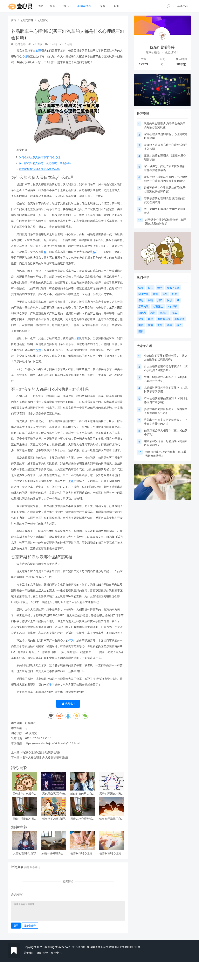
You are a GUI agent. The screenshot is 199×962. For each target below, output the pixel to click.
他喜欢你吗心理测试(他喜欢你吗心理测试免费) (82, 853)
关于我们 (29, 952)
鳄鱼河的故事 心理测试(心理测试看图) (53, 818)
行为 (38, 350)
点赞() (69, 704)
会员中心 (56, 952)
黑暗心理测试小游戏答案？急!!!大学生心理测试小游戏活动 (24, 818)
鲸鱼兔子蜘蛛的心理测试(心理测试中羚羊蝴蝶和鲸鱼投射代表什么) (111, 818)
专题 (103, 6)
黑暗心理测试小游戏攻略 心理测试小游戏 (111, 793)
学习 (52, 684)
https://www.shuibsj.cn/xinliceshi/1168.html (52, 743)
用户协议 (42, 952)
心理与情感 (85, 6)
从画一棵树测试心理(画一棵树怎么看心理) (53, 853)
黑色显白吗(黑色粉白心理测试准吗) (53, 793)
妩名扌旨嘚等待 (162, 47)
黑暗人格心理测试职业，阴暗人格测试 (82, 818)
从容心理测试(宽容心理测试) (24, 853)
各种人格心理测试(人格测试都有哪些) (45, 757)
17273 (143, 64)
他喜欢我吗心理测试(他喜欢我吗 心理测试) (111, 853)
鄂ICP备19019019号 (127, 947)
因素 (76, 338)
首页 (41, 6)
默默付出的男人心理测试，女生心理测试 (82, 793)
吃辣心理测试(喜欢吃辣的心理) (41, 752)
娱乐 (67, 6)
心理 (38, 50)
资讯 (53, 6)
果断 (71, 481)
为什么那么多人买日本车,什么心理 (39, 157)
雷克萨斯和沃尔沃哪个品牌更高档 (39, 169)
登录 (16, 925)
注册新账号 (30, 925)
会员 (182, 6)
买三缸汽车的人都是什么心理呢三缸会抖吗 (45, 163)
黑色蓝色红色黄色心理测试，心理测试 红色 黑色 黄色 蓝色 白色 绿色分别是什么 (24, 793)
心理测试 (43, 20)
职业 (117, 6)
